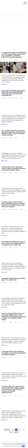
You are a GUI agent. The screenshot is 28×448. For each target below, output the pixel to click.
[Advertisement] (14, 33)
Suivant (16, 432)
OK (23, 446)
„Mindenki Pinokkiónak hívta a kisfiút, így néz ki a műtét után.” (14, 279)
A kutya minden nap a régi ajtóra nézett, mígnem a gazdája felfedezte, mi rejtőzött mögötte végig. (14, 168)
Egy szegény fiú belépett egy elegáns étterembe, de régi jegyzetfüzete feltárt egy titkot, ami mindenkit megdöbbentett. (13, 93)
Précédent (7, 429)
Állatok (10, 59)
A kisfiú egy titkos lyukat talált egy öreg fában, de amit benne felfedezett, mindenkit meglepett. (14, 353)
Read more (4, 84)
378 (11, 432)
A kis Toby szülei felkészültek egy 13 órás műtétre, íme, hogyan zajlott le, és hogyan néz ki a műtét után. (13, 243)
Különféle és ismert (13, 98)
